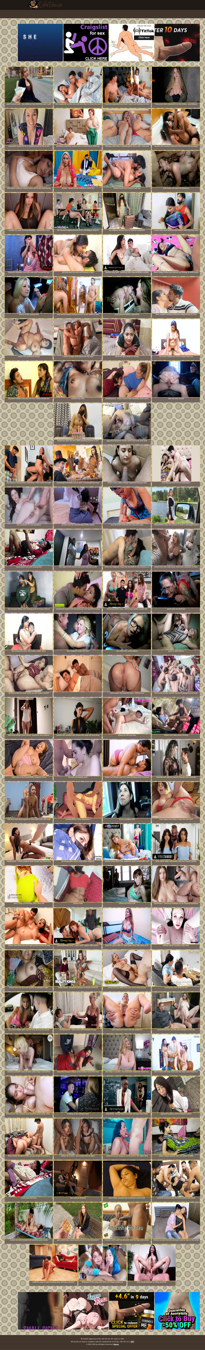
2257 (132, 1342)
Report (116, 1344)
